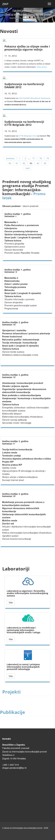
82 (24, 163)
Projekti (11, 692)
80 (10, 163)
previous (10, 158)
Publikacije (12, 712)
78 (40, 158)
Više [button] (11, 602)
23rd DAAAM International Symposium (34, 98)
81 (17, 163)
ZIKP (5, 3)
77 (33, 158)
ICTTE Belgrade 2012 (27, 136)
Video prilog (42, 67)
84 (38, 163)
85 (45, 163)
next (28, 168)
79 (47, 158)
